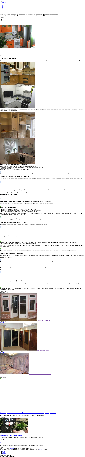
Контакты (4, 10)
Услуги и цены (5, 7)
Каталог (3, 8)
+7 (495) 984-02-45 (3, 2)
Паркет (3, 11)
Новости (4, 451)
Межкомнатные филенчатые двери (44, 320)
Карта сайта (4, 453)
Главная (3, 5)
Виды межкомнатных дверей (43, 350)
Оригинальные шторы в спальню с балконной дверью (40, 374)
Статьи (3, 452)
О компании (4, 6)
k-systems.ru (12, 448)
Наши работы (5, 9)
